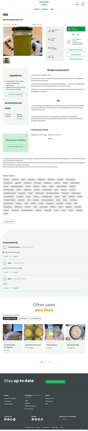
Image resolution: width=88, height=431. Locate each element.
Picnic (65, 200)
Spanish (36, 190)
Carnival (72, 190)
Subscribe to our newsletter (55, 382)
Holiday (36, 200)
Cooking (38, 210)
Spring (28, 196)
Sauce (6, 213)
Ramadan (20, 196)
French (28, 186)
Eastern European (16, 186)
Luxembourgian (61, 186)
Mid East (60, 179)
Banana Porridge (73, 345)
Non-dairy (37, 183)
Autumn (63, 190)
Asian (23, 179)
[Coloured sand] (54, 332)
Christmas (22, 193)
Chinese (33, 203)
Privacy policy (54, 427)
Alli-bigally (30, 348)
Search (47, 395)
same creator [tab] (23, 318)
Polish (19, 190)
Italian (51, 186)
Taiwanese (18, 207)
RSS (46, 404)
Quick (61, 207)
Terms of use (45, 427)
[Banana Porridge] (75, 332)
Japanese (60, 203)
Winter (57, 196)
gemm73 (71, 348)
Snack (71, 210)
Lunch (64, 210)
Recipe (6, 395)
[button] (77, 3)
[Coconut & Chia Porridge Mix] (12, 332)
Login (26, 400)
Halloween (65, 193)
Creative (27, 207)
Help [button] (51, 9)
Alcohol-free (8, 183)
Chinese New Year (9, 193)
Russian (68, 203)
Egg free (18, 183)
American (15, 179)
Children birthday (9, 200)
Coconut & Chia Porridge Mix (9, 346)
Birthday (71, 196)
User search (49, 401)
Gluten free (27, 183)
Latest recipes (8, 404)
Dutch (6, 186)
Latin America (8, 203)
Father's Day (39, 193)
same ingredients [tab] (35, 318)
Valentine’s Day (47, 196)
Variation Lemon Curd (33, 345)
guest (9, 263)
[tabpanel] (44, 344)
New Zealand (70, 179)
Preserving (47, 210)
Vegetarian (47, 183)
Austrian (57, 183)
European (51, 179)
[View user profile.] (69, 41)
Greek (44, 186)
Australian (31, 179)
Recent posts (29, 408)
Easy (35, 207)
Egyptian (68, 207)
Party (58, 200)
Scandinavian (47, 190)
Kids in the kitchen (47, 200)
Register (27, 403)
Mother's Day (76, 193)
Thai (75, 203)
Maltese (72, 186)
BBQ (64, 196)
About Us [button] (45, 9)
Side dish (79, 210)
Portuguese (27, 190)
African (6, 179)
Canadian (73, 200)
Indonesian (50, 203)
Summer (36, 196)
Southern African (27, 210)
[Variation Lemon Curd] (33, 332)
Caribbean (41, 179)
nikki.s (8, 350)
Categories (7, 401)
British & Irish (75, 183)
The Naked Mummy (14, 247)
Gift (29, 200)
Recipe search (49, 398)
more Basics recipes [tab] (10, 318)
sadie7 (50, 348)
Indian (41, 203)
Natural (53, 207)
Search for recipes (10, 398)
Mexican (18, 203)
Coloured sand (51, 345)
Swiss (56, 190)
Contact (38, 427)
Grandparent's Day (53, 193)
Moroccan (15, 210)
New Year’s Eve (8, 196)
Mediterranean (8, 190)
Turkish (6, 210)
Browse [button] (37, 9)
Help (61, 427)
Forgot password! (30, 406)
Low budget (43, 207)
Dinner (56, 210)
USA (26, 203)
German (36, 186)
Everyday (21, 200)
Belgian (65, 183)
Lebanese (78, 207)
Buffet (80, 196)
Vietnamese (8, 207)
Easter (30, 193)
